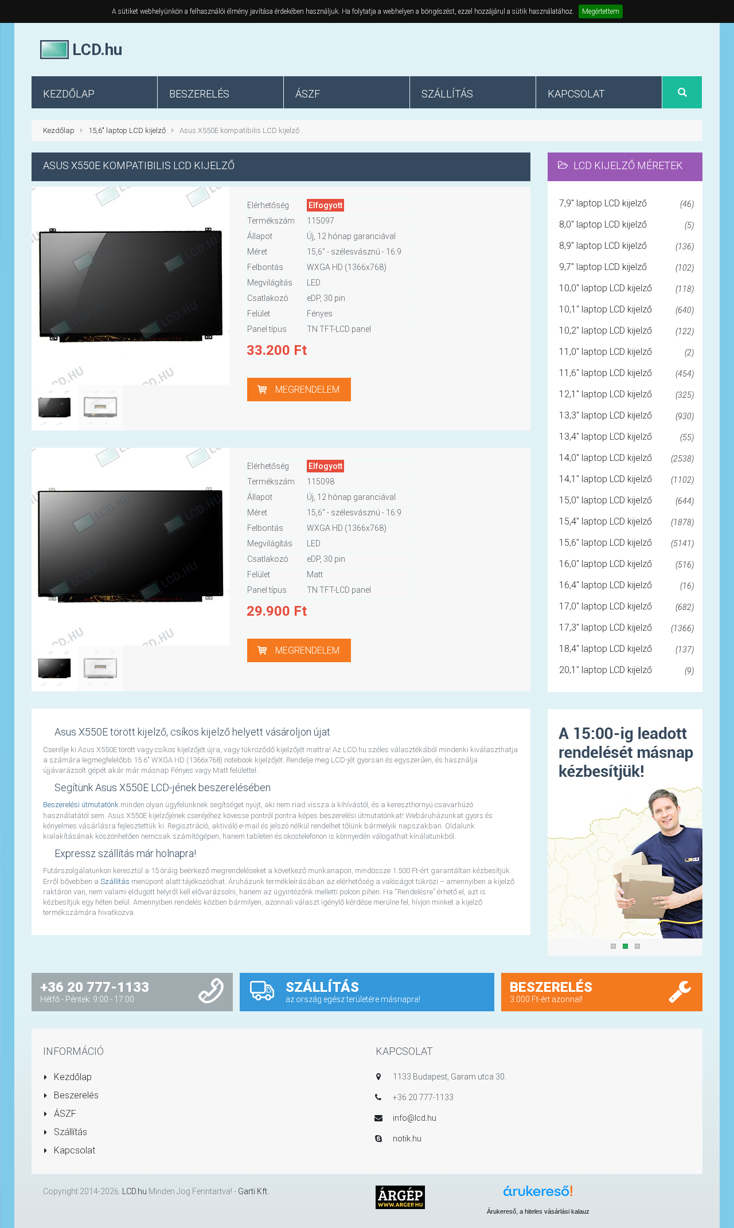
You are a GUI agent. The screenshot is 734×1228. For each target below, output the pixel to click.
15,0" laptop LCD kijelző (626, 500)
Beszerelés (75, 1095)
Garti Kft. (253, 1191)
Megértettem (600, 11)
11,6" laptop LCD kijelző (626, 372)
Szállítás (115, 881)
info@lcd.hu (414, 1118)
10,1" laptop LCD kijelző (626, 309)
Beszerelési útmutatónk (81, 804)
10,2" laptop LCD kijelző (626, 330)
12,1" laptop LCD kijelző (626, 394)
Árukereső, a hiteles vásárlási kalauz (538, 1211)
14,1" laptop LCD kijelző (626, 479)
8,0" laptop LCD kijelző (626, 224)
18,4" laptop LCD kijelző (626, 648)
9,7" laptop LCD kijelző (626, 266)
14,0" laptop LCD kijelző (626, 457)
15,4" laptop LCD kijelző (626, 521)
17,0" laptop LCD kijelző (626, 606)
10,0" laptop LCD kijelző (626, 288)
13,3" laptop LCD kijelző (626, 415)
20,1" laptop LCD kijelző (626, 669)
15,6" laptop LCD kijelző (127, 130)
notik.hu (407, 1138)
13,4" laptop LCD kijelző (626, 436)
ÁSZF (64, 1113)
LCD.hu (134, 1191)
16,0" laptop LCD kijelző (626, 563)
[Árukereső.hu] (537, 1195)
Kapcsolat (73, 1150)
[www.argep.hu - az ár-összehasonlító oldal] (400, 1196)
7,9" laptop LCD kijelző (626, 203)
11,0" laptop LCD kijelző (626, 351)
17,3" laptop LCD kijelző (626, 627)
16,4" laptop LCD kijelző (626, 585)
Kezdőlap (59, 130)
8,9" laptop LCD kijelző (626, 245)
